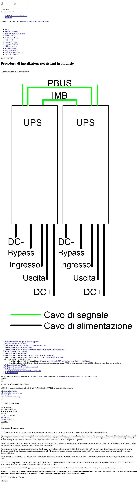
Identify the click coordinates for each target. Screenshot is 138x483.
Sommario (8, 18)
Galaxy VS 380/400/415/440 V (16, 16)
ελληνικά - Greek (11, 42)
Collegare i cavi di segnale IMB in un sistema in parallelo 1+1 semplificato (64, 361)
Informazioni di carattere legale (11, 393)
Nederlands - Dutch (12, 50)
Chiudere (4, 421)
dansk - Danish (10, 35)
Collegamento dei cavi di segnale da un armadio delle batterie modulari (29, 355)
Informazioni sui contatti (9, 391)
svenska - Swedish (11, 44)
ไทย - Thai (9, 40)
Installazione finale (11, 373)
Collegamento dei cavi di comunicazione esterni (21, 367)
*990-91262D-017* (7, 419)
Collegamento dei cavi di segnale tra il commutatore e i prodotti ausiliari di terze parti (34, 357)
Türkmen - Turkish (11, 54)
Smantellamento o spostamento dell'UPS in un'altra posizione (76, 376)
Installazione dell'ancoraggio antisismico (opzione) (22, 342)
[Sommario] (2, 24)
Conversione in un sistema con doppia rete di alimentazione (25, 345)
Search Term (5, 10)
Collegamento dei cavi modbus (15, 369)
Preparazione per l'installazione (15, 343)
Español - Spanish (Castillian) (15, 34)
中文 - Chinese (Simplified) (14, 52)
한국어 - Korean (11, 46)
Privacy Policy (6, 395)
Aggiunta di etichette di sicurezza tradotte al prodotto (23, 371)
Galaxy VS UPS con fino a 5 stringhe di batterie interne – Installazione (25, 21)
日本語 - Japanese (11, 31)
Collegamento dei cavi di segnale (16, 353)
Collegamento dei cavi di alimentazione (18, 347)
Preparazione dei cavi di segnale (16, 351)
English (7, 29)
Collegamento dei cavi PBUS (15, 365)
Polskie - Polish (10, 48)
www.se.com (5, 417)
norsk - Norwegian (11, 37)
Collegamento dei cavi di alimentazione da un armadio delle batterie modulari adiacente (34, 349)
